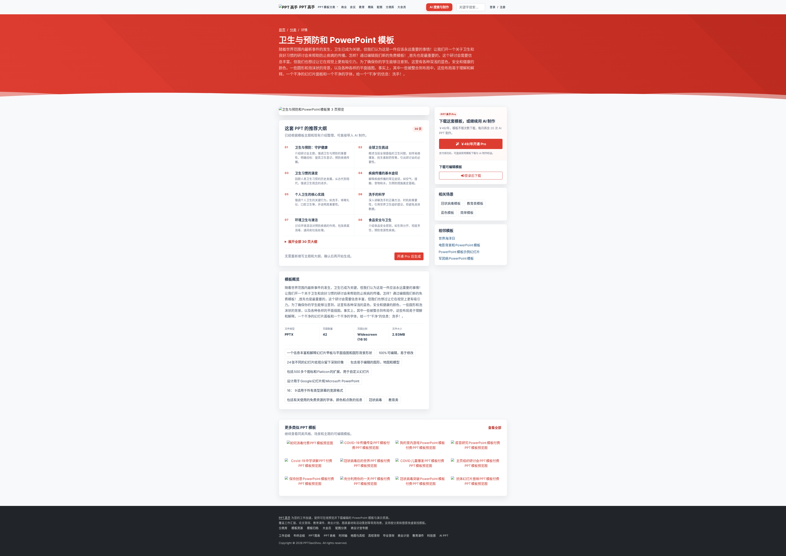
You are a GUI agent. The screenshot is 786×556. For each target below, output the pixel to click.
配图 (380, 7)
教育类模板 (475, 203)
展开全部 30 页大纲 (302, 242)
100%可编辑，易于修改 (396, 353)
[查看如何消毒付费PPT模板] (310, 443)
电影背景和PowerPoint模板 (459, 245)
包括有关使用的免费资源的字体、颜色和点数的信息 (324, 400)
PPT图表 (315, 535)
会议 (353, 7)
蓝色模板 (447, 213)
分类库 (390, 7)
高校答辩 (374, 535)
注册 (503, 7)
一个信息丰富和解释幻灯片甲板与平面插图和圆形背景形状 (329, 353)
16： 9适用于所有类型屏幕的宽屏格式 (315, 390)
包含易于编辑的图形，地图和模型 (375, 362)
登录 (493, 7)
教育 (362, 7)
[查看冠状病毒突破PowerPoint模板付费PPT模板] (420, 481)
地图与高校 (358, 535)
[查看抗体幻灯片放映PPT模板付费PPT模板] (476, 481)
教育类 (393, 400)
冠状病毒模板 (451, 203)
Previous (282, 109)
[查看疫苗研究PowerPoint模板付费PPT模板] (476, 445)
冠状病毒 (375, 400)
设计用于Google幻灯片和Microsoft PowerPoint (323, 381)
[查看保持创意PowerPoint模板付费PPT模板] (310, 481)
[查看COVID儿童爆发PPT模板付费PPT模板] (420, 463)
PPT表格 (329, 535)
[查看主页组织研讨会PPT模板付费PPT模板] (476, 463)
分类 (293, 30)
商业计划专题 (359, 528)
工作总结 (284, 535)
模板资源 (297, 528)
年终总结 (299, 535)
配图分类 (341, 528)
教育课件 (418, 535)
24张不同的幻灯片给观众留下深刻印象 (315, 362)
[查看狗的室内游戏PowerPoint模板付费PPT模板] (420, 445)
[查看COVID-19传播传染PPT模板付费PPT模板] (365, 445)
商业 (344, 7)
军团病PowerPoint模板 (456, 258)
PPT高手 (284, 517)
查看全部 (494, 428)
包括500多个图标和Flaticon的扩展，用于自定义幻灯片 (328, 372)
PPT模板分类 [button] (327, 7)
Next (426, 109)
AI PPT (443, 535)
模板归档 (312, 528)
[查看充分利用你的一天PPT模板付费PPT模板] (365, 481)
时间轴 (343, 535)
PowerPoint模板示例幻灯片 (459, 252)
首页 (282, 30)
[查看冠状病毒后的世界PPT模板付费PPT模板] (365, 463)
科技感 (431, 535)
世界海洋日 (447, 238)
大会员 (402, 7)
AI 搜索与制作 (439, 7)
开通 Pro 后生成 (409, 256)
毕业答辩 (388, 535)
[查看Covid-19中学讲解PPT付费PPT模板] (310, 463)
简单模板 (466, 213)
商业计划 (403, 535)
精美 (371, 7)
